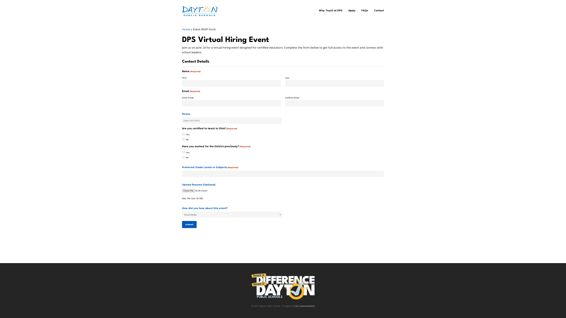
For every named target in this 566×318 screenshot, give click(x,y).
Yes (188, 134)
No (187, 139)
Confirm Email (292, 97)
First (184, 77)
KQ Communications (305, 306)
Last (287, 77)
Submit (189, 224)
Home (186, 29)
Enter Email (188, 97)
